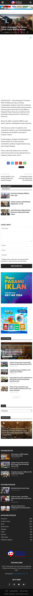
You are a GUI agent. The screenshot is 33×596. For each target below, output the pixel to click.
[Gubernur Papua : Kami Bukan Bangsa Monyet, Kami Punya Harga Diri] (5, 499)
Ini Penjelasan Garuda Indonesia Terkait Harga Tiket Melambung (25, 178)
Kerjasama (4, 518)
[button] (30, 2)
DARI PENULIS (6, 188)
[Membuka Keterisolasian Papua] (5, 490)
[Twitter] (19, 584)
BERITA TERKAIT (6, 186)
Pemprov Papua (5, 521)
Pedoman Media (24, 591)
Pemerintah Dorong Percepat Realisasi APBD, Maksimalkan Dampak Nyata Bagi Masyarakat (21, 379)
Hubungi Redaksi (14, 591)
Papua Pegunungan (7, 356)
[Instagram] (14, 584)
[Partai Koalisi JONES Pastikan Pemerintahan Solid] (16, 350)
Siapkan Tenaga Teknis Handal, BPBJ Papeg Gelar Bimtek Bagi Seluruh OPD (20, 464)
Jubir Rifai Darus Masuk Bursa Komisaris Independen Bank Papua (21, 212)
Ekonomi (3, 197)
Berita (2, 524)
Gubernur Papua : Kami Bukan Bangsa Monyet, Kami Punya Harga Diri (21, 498)
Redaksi (7, 32)
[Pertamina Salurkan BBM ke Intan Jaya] (5, 195)
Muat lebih (15, 397)
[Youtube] (23, 584)
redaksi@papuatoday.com (20, 573)
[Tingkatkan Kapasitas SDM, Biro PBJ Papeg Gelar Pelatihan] (4, 371)
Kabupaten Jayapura (6, 540)
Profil (6, 591)
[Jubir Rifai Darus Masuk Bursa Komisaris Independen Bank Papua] (5, 212)
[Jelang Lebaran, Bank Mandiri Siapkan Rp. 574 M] (5, 204)
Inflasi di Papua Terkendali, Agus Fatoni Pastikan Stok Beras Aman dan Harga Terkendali (20, 388)
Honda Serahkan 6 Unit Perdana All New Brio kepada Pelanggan (7, 178)
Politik (2, 532)
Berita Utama (5, 526)
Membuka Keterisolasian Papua (20, 488)
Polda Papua (4, 537)
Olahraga (3, 529)
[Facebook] (9, 584)
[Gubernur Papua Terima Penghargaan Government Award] (5, 508)
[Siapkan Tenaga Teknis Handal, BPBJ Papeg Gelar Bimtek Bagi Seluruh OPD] (4, 364)
